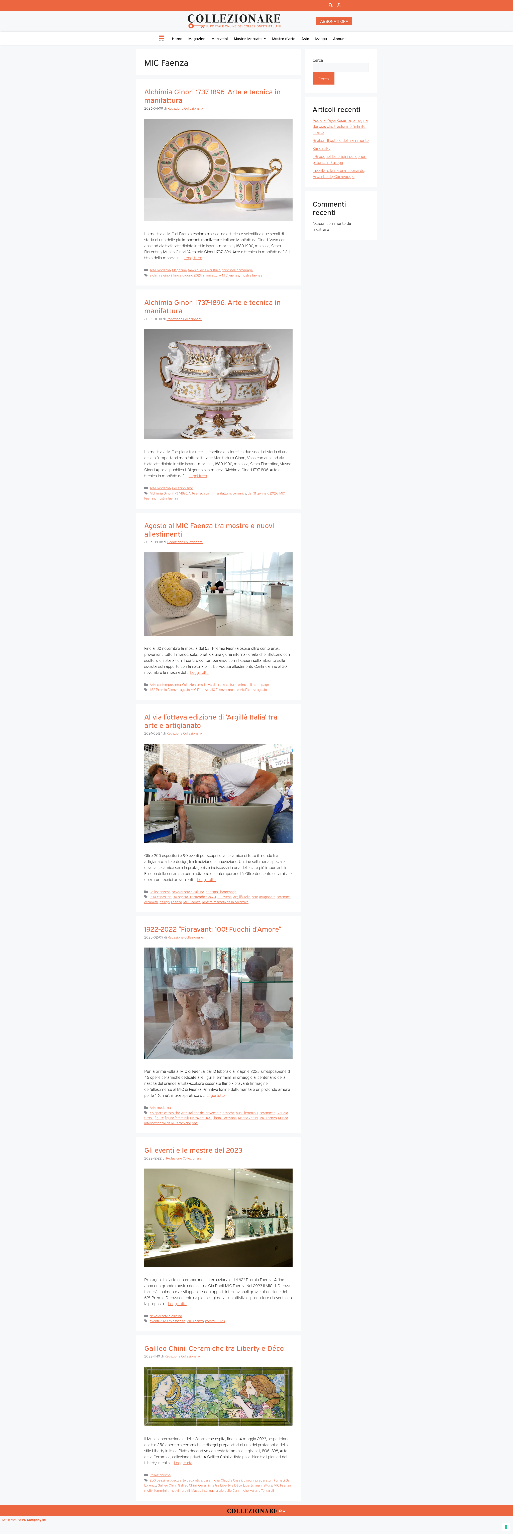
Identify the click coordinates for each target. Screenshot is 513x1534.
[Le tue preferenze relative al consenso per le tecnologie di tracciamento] (506, 1527)
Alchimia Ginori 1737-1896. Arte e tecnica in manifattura (212, 95)
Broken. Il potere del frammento (341, 140)
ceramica (239, 493)
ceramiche (267, 1112)
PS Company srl (34, 1519)
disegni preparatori (258, 1480)
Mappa (321, 38)
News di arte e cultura (204, 269)
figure (159, 1117)
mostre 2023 (215, 1320)
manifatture (212, 275)
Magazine (196, 38)
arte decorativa (191, 1480)
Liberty (248, 1485)
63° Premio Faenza (164, 689)
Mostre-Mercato (248, 38)
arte (255, 896)
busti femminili (247, 1112)
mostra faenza (251, 275)
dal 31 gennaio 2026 (263, 493)
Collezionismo (182, 487)
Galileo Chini (167, 1485)
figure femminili (177, 1117)
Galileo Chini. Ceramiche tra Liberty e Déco (214, 1347)
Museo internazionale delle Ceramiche (219, 1490)
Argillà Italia (241, 896)
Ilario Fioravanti (225, 1117)
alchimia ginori (161, 275)
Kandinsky (321, 148)
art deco (172, 1480)
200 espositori (161, 896)
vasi (195, 1122)
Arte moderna (160, 269)
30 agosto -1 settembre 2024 (194, 896)
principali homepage (237, 269)
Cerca (318, 60)
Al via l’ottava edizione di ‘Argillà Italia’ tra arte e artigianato (211, 720)
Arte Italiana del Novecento (201, 1112)
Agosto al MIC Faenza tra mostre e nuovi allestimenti (209, 529)
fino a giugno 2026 (187, 275)
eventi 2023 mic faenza (167, 1320)
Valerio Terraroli (262, 1490)
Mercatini (219, 38)
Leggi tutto (193, 257)
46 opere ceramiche (165, 1112)
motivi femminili (156, 1490)
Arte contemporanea (165, 684)
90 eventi (224, 896)
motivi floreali (180, 1490)
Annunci (340, 38)
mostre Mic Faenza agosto (247, 689)
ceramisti (151, 901)
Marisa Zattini (248, 1117)
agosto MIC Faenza (194, 689)
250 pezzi (157, 1480)
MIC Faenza (230, 275)
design (165, 901)
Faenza (176, 901)
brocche (228, 1112)
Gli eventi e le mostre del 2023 (193, 1149)
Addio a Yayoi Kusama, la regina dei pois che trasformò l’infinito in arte (340, 126)
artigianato (267, 896)
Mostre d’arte (283, 38)
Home (177, 38)
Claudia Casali (231, 1480)
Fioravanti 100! (201, 1117)
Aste (305, 38)
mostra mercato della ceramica (225, 901)
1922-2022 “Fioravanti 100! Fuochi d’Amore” (212, 928)
